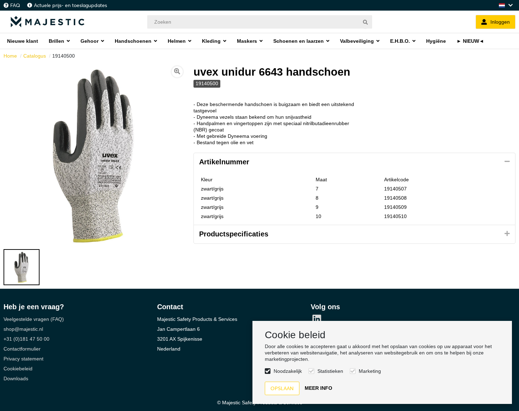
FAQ (15, 5)
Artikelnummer (224, 162)
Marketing (370, 371)
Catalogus (34, 56)
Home (10, 56)
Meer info (318, 388)
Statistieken (330, 371)
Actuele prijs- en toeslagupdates (70, 5)
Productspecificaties (233, 234)
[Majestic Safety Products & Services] (48, 22)
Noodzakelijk (288, 371)
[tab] (354, 162)
